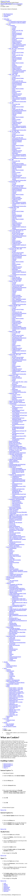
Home (4, 729)
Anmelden (5, 16)
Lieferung (5, 885)
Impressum (5, 891)
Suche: (2, 5)
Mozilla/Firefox (6, 766)
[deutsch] (3, 1)
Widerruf (5, 884)
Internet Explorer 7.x (8, 763)
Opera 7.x (5, 767)
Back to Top (3, 810)
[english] (7, 1)
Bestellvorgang (6, 889)
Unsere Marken (6, 15)
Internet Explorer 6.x (8, 765)
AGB (4, 883)
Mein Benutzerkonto (8, 13)
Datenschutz (6, 888)
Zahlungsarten (6, 887)
